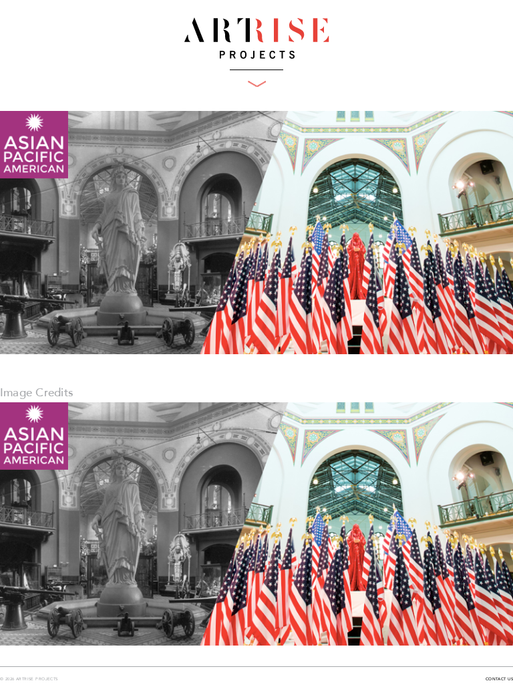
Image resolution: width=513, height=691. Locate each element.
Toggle (257, 84)
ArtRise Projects (256, 38)
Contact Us (499, 680)
